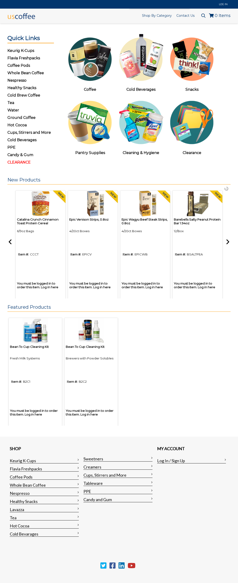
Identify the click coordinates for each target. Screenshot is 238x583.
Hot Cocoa (17, 125)
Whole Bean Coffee (28, 485)
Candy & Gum (20, 155)
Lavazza (17, 509)
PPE (11, 147)
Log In (223, 4)
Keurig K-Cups (23, 460)
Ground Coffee (21, 117)
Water (13, 110)
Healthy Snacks (24, 501)
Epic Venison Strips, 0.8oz (89, 219)
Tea (10, 103)
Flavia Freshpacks (26, 468)
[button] (117, 180)
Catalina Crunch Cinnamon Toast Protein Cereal (38, 221)
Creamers (92, 466)
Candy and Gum (97, 499)
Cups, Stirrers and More (104, 475)
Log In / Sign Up (171, 460)
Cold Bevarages (24, 533)
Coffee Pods (21, 476)
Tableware (93, 483)
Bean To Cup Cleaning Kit (29, 346)
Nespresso (20, 493)
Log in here (49, 287)
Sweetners (93, 458)
